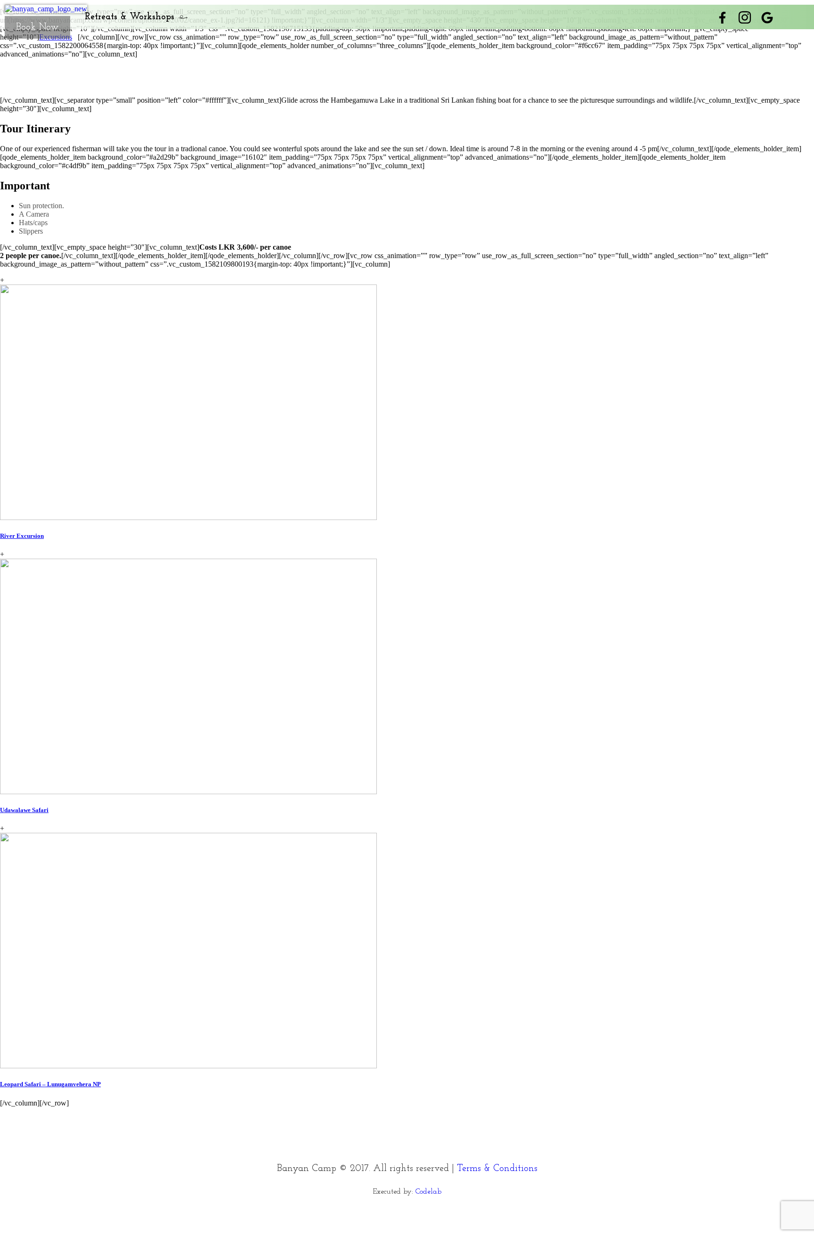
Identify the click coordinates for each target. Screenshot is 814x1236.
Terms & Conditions (497, 1168)
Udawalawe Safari (24, 809)
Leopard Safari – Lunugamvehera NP (50, 1084)
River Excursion (22, 535)
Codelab (428, 1191)
